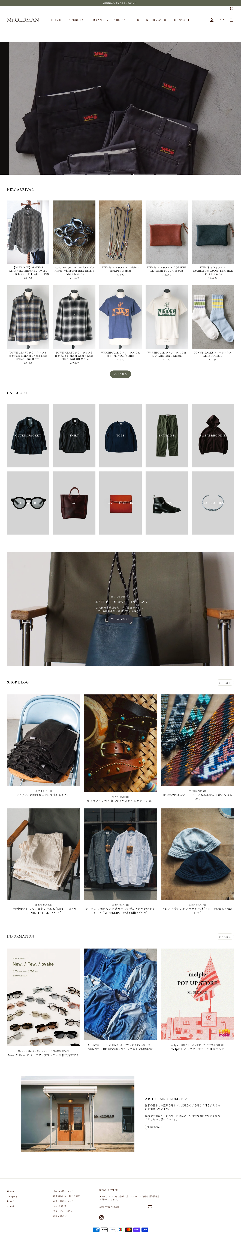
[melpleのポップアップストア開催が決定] (197, 994)
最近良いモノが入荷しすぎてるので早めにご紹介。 (120, 801)
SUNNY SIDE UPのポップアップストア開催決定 (120, 1049)
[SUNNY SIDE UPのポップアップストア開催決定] (120, 994)
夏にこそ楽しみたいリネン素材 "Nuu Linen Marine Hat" (197, 911)
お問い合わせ (60, 1215)
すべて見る (120, 374)
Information (157, 20)
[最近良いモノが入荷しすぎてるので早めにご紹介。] (120, 743)
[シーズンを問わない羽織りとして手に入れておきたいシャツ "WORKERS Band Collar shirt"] (120, 854)
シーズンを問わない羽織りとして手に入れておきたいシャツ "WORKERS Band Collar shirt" (120, 911)
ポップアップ (43, 1051)
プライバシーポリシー (64, 1210)
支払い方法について (63, 1191)
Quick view (28, 260)
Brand (99, 20)
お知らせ (29, 1051)
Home (56, 20)
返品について (60, 1205)
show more (153, 1126)
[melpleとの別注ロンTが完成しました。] (43, 740)
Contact (182, 20)
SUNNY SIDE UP (97, 1044)
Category (76, 20)
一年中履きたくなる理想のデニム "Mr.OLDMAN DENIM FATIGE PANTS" (43, 911)
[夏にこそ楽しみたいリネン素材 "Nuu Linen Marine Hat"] (197, 854)
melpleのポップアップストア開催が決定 (197, 1049)
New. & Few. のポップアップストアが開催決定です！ (43, 1055)
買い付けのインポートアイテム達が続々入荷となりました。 (197, 797)
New (20, 1051)
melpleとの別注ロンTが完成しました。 (43, 795)
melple (175, 1044)
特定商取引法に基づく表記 (66, 1196)
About (119, 20)
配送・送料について (63, 1201)
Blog (134, 20)
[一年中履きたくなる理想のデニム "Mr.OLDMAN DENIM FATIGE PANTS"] (43, 854)
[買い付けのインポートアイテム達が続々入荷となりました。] (197, 740)
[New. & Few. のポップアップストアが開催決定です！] (43, 997)
